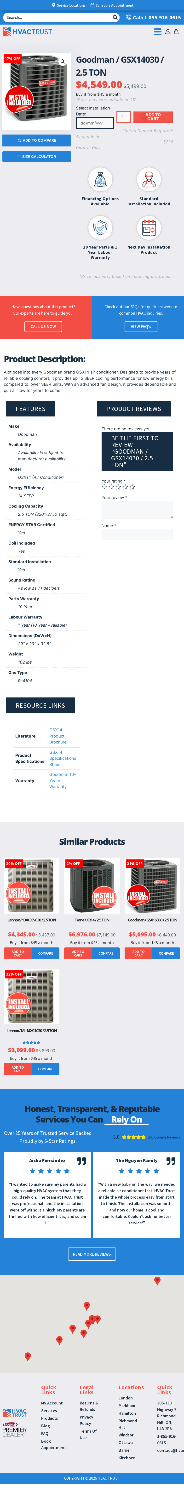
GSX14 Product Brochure (58, 736)
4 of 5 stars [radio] (125, 487)
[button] (62, 61)
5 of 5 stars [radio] (132, 487)
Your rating (114, 481)
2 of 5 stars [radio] (111, 487)
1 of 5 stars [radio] (104, 487)
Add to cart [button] (18, 953)
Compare (45, 953)
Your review (114, 497)
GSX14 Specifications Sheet (62, 758)
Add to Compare (39, 140)
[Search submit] (115, 17)
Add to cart (153, 116)
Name (109, 525)
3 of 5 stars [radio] (118, 487)
